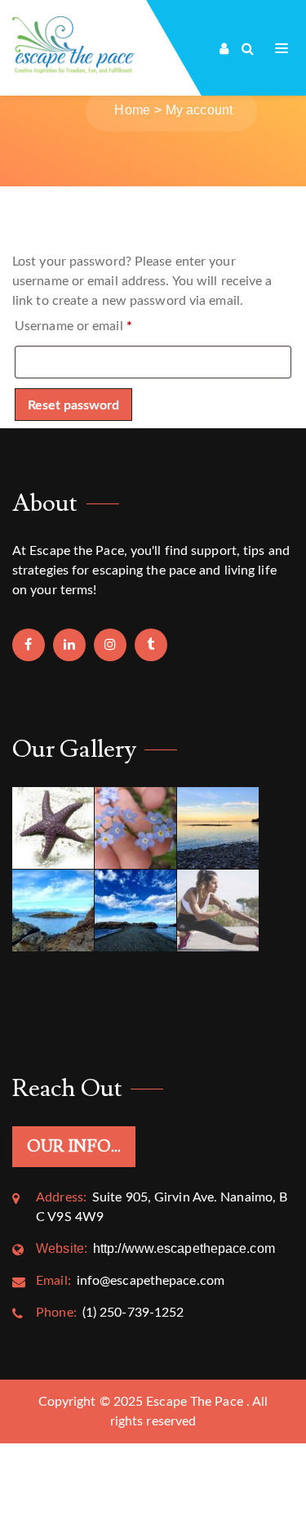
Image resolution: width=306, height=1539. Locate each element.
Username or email (73, 326)
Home (131, 110)
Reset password (73, 405)
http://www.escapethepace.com (155, 1248)
